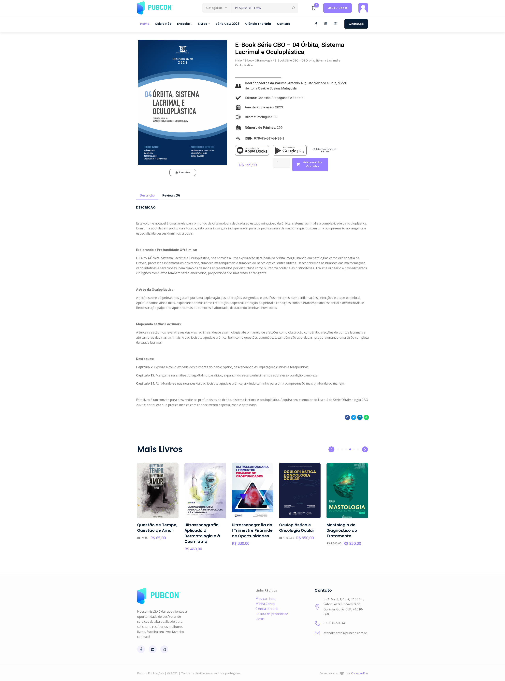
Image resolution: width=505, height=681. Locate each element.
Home (144, 24)
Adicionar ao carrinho (312, 164)
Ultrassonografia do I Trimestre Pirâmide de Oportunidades (230, 530)
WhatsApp (356, 24)
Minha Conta (265, 604)
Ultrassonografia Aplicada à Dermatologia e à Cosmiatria (180, 533)
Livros (260, 619)
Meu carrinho (265, 598)
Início (238, 60)
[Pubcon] (155, 8)
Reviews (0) (171, 195)
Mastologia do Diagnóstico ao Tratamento (319, 530)
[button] (347, 417)
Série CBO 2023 (227, 24)
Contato (283, 24)
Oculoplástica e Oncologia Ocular (274, 527)
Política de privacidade (271, 614)
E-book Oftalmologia (258, 60)
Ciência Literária (258, 24)
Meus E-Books (337, 8)
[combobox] (216, 8)
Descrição (147, 195)
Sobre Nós (163, 24)
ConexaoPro (359, 673)
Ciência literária (266, 608)
